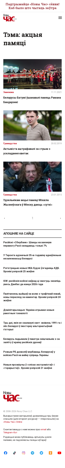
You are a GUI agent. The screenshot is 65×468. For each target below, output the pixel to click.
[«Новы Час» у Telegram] (32, 452)
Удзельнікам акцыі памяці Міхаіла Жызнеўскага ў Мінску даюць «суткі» (27, 202)
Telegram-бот (10, 432)
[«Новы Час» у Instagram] (23, 452)
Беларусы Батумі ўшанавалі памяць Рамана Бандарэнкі (32, 100)
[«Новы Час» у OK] (50, 452)
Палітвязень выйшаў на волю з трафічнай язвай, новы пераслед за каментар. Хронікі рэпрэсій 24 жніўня (32, 297)
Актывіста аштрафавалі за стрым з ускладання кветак (26, 151)
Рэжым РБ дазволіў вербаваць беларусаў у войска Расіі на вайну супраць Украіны (29, 353)
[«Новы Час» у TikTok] (14, 452)
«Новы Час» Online (12, 422)
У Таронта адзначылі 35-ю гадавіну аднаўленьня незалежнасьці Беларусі (32, 257)
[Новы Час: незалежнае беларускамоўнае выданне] (17, 17)
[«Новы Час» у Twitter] (41, 452)
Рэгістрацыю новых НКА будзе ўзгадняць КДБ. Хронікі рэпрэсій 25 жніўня (31, 270)
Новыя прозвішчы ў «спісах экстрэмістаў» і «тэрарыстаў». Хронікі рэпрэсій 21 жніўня (29, 366)
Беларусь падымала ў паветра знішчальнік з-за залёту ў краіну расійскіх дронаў (31, 341)
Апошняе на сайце (18, 233)
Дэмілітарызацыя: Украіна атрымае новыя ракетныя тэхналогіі (28, 312)
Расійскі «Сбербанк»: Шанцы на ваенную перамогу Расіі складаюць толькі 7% (27, 244)
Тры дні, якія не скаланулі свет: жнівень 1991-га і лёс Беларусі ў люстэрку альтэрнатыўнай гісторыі (32, 326)
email (43, 429)
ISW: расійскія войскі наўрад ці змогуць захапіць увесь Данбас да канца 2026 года (32, 283)
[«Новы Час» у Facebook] (5, 452)
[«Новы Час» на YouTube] (59, 452)
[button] (60, 17)
